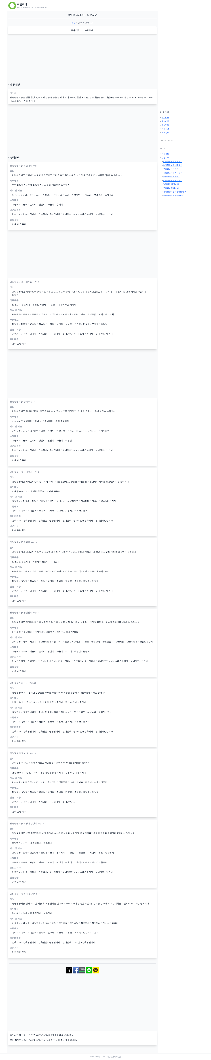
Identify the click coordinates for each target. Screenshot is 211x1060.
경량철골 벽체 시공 (171, 184)
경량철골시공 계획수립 (172, 165)
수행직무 (89, 30)
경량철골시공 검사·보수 (173, 195)
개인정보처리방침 (114, 1057)
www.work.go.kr (44, 1034)
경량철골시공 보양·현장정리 (174, 191)
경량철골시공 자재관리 (172, 172)
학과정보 (165, 132)
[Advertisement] (82, 58)
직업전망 (165, 125)
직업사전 (165, 121)
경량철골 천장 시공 (171, 188)
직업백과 (22, 4)
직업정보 (165, 117)
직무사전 (165, 128)
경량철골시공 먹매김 (171, 176)
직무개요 (75, 30)
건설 (73, 22)
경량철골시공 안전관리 (172, 180)
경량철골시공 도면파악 (172, 161)
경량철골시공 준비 (171, 169)
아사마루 (101, 1057)
